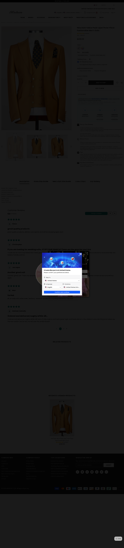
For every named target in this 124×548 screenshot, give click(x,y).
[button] (62, 280)
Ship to (48, 277)
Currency (67, 284)
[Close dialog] (81, 254)
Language (49, 284)
